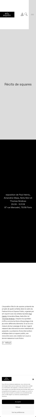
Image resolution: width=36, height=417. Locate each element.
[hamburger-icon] (32, 14)
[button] (33, 379)
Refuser (18, 407)
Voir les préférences (18, 412)
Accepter (18, 402)
